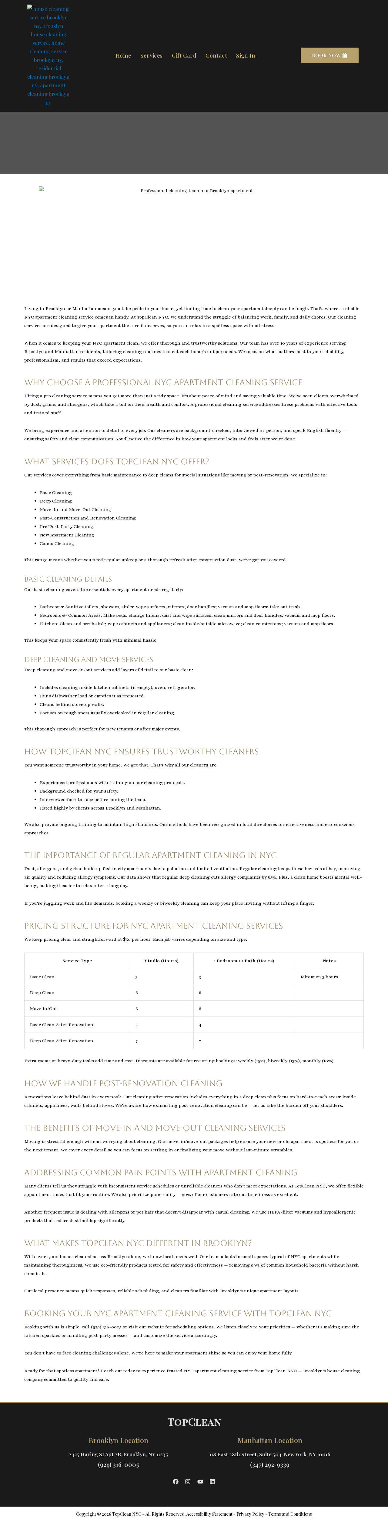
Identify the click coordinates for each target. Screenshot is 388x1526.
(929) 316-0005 (118, 1464)
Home (123, 55)
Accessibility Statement (209, 1514)
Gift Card (184, 55)
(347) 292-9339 (269, 1464)
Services (151, 55)
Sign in (245, 55)
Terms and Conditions (290, 1514)
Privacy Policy (250, 1514)
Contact (216, 55)
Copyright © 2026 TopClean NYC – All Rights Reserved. (131, 1514)
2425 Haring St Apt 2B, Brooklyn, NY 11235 (118, 1454)
